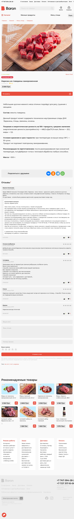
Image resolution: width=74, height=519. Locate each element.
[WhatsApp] (62, 173)
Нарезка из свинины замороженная (45, 397)
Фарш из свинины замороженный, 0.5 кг (8, 397)
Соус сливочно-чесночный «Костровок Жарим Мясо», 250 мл (64, 420)
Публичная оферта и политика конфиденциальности (21, 492)
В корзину (6, 94)
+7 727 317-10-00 (65, 483)
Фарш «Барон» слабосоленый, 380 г (63, 397)
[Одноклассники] (53, 173)
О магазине (24, 1)
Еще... (71, 15)
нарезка (16, 364)
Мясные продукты (28, 15)
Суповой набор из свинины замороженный (26, 420)
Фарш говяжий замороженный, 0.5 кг (27, 397)
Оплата (44, 1)
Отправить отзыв (37, 354)
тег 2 (11, 364)
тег (5, 364)
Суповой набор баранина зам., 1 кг (7, 420)
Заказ (31, 1)
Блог (70, 1)
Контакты (47, 492)
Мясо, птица (55, 15)
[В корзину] (16, 403)
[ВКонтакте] (48, 173)
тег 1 (8, 364)
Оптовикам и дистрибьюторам (58, 1)
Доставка (37, 1)
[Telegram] (58, 173)
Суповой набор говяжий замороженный (43, 420)
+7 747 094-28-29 (7, 1)
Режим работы (9, 441)
